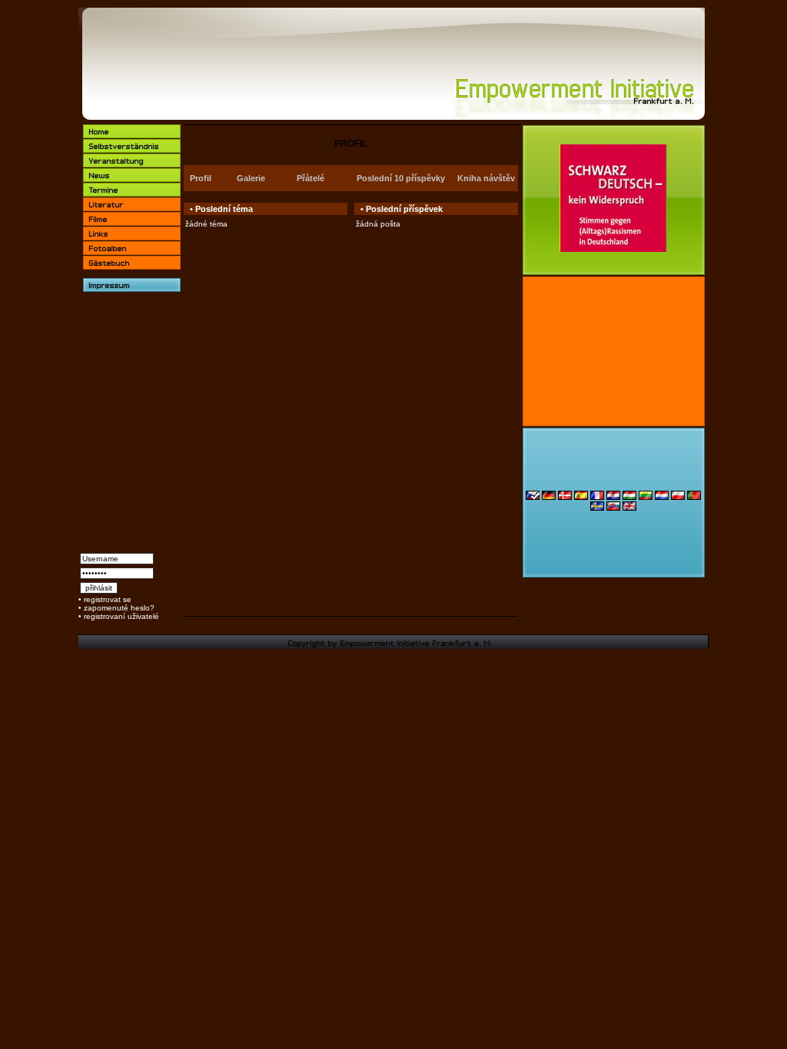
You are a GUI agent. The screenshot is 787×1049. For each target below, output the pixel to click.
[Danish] (565, 497)
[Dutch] (662, 497)
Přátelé (310, 178)
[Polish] (678, 497)
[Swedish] (597, 508)
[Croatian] (613, 497)
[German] (549, 497)
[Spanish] (581, 497)
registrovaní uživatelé (121, 616)
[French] (597, 497)
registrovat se (107, 599)
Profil (200, 178)
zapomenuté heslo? (119, 608)
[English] (629, 508)
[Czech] (533, 497)
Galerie (251, 178)
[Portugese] (694, 497)
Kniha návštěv (486, 178)
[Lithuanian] (646, 497)
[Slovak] (613, 508)
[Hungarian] (629, 497)
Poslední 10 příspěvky (401, 178)
